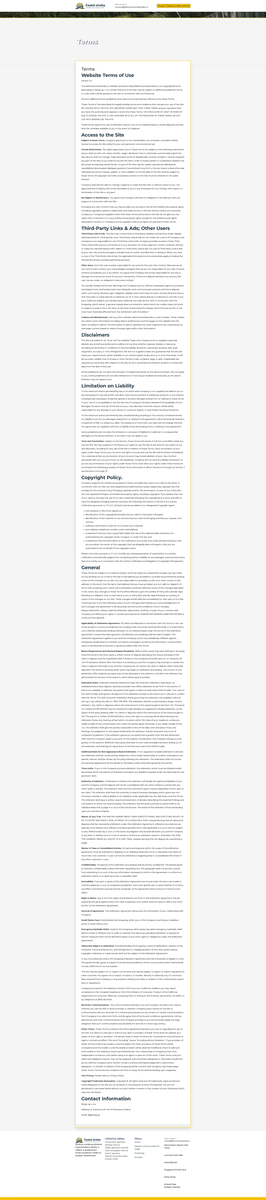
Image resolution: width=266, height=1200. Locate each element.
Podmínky (139, 1153)
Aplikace (114, 14)
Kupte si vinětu (179, 14)
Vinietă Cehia (111, 1159)
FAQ (151, 14)
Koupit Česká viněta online (173, 5)
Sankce (127, 14)
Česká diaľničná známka (116, 1148)
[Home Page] (91, 6)
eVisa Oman (170, 1177)
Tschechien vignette (115, 1142)
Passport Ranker (172, 1187)
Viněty (92, 14)
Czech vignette (112, 1153)
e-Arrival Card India (173, 1155)
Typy (102, 14)
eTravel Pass (170, 1184)
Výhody (140, 14)
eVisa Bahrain (170, 1162)
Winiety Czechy (112, 1145)
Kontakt (162, 14)
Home (80, 14)
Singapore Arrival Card (175, 1170)
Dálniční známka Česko (116, 1156)
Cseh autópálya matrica (116, 1150)
